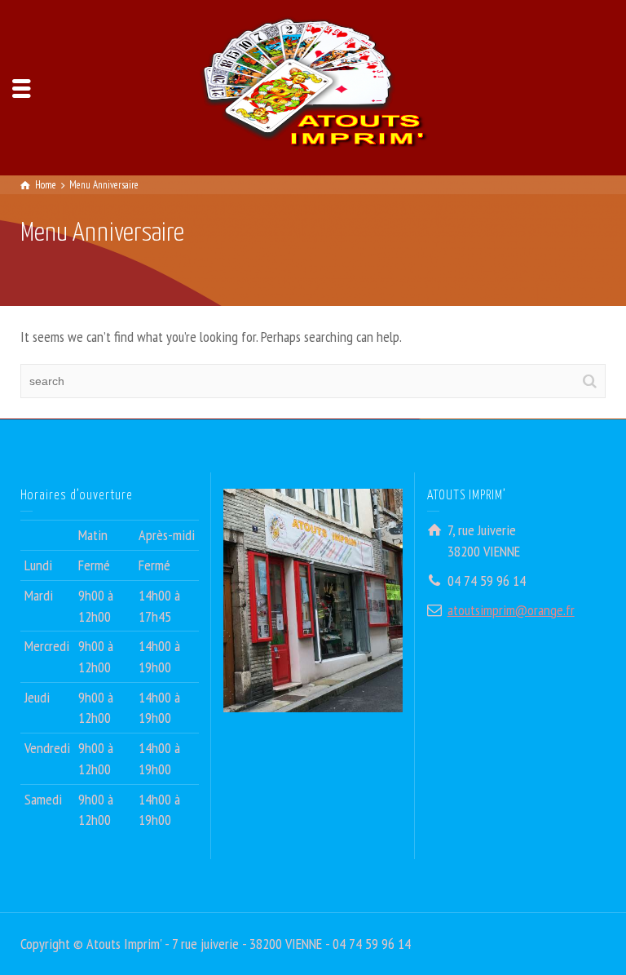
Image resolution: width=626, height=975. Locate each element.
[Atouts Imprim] (313, 86)
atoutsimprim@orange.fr (511, 610)
